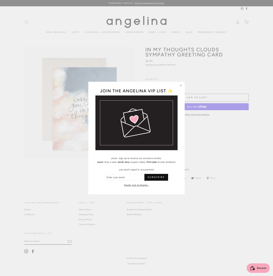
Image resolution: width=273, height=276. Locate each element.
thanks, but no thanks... (136, 185)
